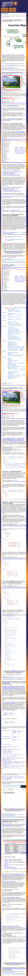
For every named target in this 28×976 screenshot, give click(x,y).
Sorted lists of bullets (8, 265)
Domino (17, 677)
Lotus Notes (21, 677)
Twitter (6, 69)
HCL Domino (20, 259)
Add (19, 69)
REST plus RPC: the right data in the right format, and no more (13, 820)
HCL (24, 677)
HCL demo (4, 815)
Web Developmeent (14, 259)
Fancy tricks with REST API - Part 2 (12, 72)
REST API (9, 259)
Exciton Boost (9, 677)
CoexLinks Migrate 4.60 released (12, 20)
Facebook (9, 69)
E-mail (16, 69)
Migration (6, 68)
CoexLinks (17, 68)
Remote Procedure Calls (10, 815)
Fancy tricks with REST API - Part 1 (12, 388)
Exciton (5, 259)
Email (9, 68)
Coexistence (12, 68)
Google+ (13, 69)
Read (3, 69)
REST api (9, 814)
